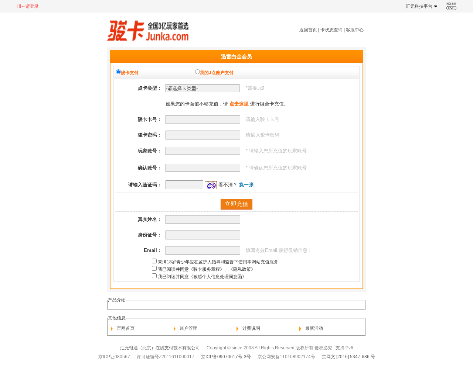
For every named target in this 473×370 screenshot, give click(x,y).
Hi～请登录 (28, 6)
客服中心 (355, 29)
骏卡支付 (130, 72)
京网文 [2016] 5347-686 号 (348, 356)
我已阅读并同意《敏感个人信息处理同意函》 (202, 276)
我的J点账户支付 (217, 72)
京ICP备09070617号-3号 (226, 356)
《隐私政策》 (242, 269)
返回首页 (308, 29)
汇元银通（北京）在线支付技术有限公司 (160, 347)
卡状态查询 (331, 29)
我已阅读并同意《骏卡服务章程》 (191, 269)
